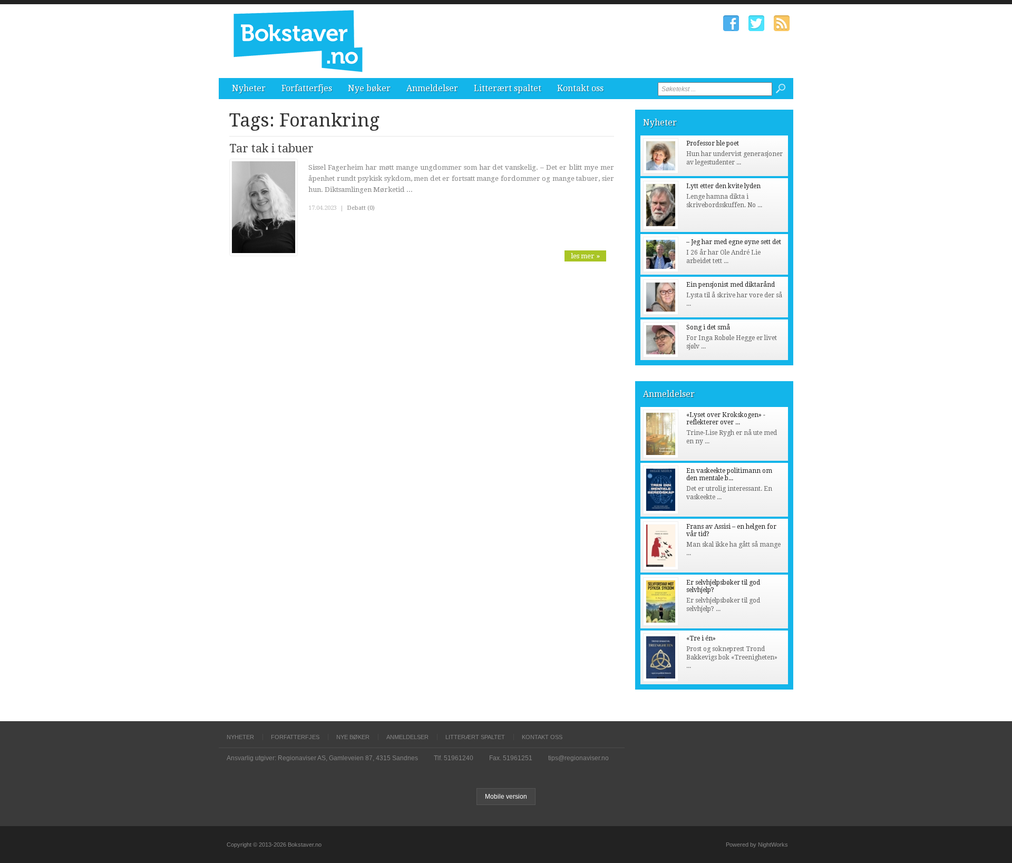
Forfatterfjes (306, 88)
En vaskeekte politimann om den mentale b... (729, 474)
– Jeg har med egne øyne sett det (733, 242)
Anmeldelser (432, 88)
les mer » (585, 256)
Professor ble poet (712, 143)
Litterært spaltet (507, 88)
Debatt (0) (361, 208)
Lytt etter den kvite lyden (723, 186)
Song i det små (708, 327)
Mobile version (506, 796)
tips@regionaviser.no (578, 758)
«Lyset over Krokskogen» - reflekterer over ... (725, 418)
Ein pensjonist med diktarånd (730, 284)
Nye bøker (369, 88)
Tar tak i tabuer (271, 148)
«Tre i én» (701, 638)
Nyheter (249, 88)
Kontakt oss (580, 88)
